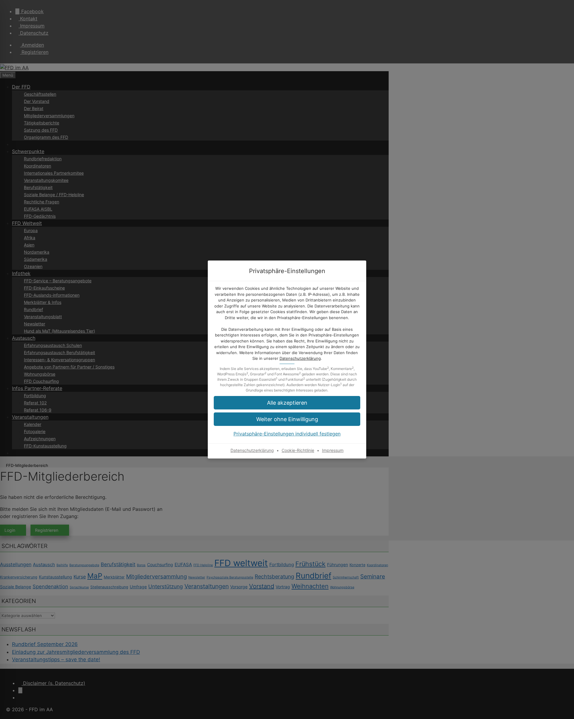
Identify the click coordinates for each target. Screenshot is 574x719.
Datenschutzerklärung (300, 358)
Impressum (333, 450)
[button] (287, 402)
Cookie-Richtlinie (298, 450)
